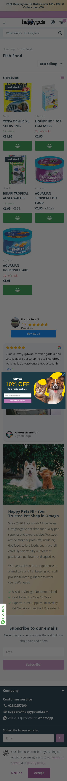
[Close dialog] (63, 374)
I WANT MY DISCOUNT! (17, 400)
